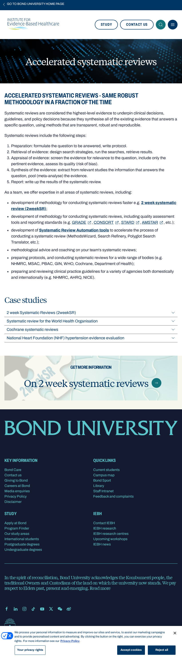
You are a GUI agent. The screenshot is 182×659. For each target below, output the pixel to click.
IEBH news (102, 544)
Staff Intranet (103, 491)
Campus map (104, 475)
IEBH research (104, 528)
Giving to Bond (16, 480)
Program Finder (16, 528)
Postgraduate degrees (22, 544)
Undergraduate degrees (23, 549)
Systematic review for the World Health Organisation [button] (52, 321)
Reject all (161, 649)
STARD (127, 222)
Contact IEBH (104, 523)
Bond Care (12, 470)
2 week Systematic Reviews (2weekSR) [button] (41, 312)
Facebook (6, 609)
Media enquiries (17, 491)
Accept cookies (131, 649)
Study (106, 24)
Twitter (51, 609)
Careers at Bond (17, 486)
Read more (100, 588)
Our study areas (16, 533)
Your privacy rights (30, 649)
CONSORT (104, 222)
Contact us (137, 24)
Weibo (69, 609)
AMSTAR (150, 222)
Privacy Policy (15, 496)
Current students (106, 470)
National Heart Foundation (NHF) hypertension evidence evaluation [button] (65, 338)
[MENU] (173, 24)
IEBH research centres (111, 533)
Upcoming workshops (110, 539)
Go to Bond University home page (35, 4)
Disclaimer (13, 502)
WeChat (60, 609)
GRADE (79, 222)
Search (161, 24)
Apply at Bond (15, 523)
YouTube (42, 609)
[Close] (175, 633)
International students (21, 539)
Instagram (24, 609)
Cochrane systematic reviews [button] (32, 329)
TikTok (33, 609)
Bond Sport (102, 480)
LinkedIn (15, 609)
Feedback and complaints (113, 496)
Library (98, 486)
